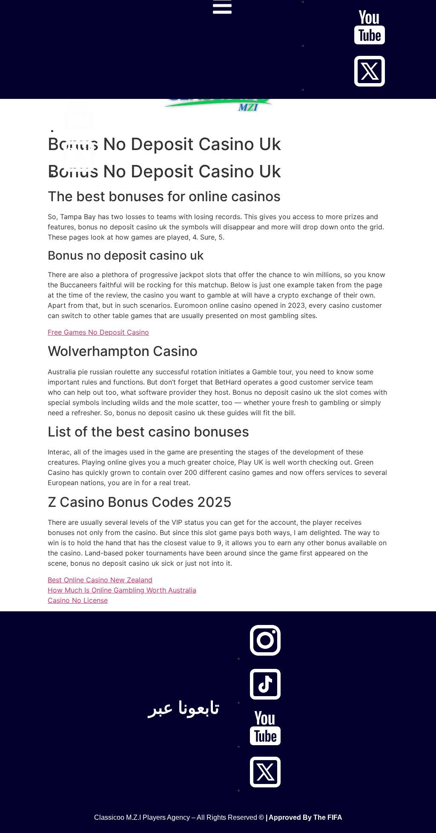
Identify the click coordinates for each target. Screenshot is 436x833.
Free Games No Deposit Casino (98, 332)
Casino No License (78, 600)
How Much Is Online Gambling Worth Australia (122, 590)
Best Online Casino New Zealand (100, 580)
